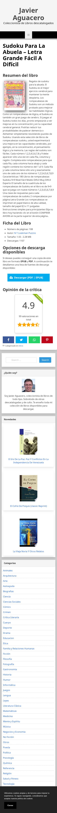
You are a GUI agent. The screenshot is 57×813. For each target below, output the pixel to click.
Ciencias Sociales (12, 601)
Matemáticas (10, 711)
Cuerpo (7, 622)
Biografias (8, 591)
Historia (7, 674)
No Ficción (8, 737)
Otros (21, 346)
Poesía (6, 747)
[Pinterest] (47, 340)
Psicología (8, 757)
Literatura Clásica (12, 705)
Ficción (6, 653)
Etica (5, 643)
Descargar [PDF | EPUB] (28, 277)
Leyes (6, 700)
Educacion (8, 638)
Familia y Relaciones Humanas (18, 648)
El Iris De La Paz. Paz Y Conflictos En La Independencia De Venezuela (28, 461)
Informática (9, 684)
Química (7, 763)
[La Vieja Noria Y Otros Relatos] (28, 532)
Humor (7, 679)
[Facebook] (8, 340)
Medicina (8, 716)
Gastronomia (10, 669)
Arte (5, 580)
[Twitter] (21, 340)
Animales (8, 570)
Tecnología (8, 783)
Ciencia (7, 596)
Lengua (7, 695)
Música (7, 726)
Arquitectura (9, 575)
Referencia (8, 768)
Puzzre (32, 233)
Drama (6, 632)
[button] (28, 34)
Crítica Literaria (11, 617)
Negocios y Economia (14, 731)
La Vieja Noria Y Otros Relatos (28, 551)
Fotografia (8, 664)
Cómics (7, 606)
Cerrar (10, 805)
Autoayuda (8, 586)
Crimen (7, 612)
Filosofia (7, 658)
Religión (7, 773)
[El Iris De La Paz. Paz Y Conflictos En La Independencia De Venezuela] (28, 442)
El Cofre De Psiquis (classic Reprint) (28, 506)
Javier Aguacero (28, 14)
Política (7, 752)
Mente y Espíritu (11, 721)
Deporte (7, 627)
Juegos (6, 690)
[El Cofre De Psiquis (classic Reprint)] (28, 488)
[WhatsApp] (34, 340)
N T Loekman (21, 233)
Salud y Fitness (10, 778)
